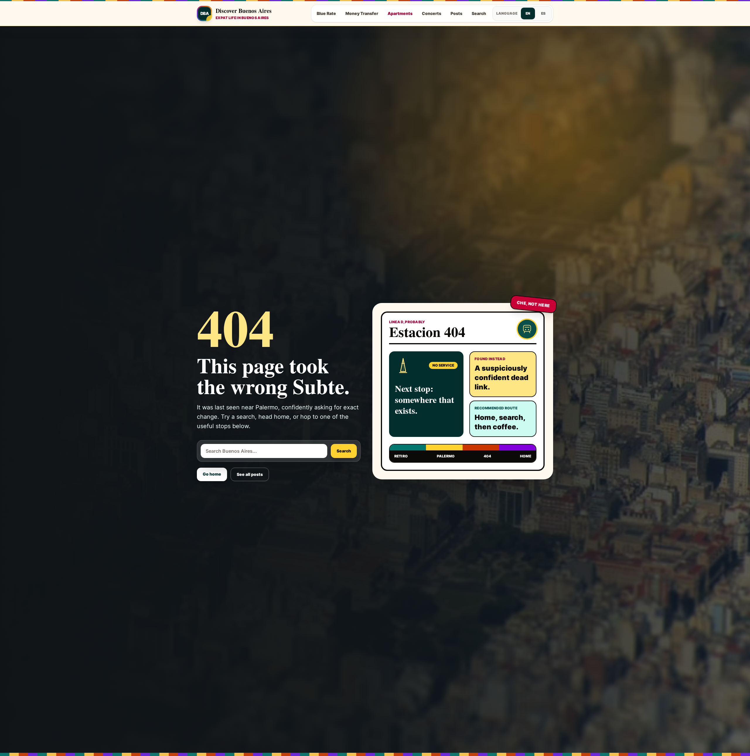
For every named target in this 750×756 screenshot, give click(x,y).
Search (479, 13)
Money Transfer (361, 13)
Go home (212, 473)
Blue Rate (326, 13)
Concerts (431, 13)
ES (543, 13)
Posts (456, 13)
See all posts (250, 474)
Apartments (400, 13)
